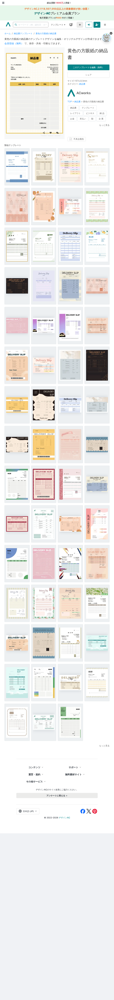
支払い (83, 118)
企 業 (101, 118)
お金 (72, 118)
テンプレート (57, 24)
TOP (70, 101)
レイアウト (75, 113)
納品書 (82, 84)
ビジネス (90, 113)
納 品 (102, 113)
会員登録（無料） (13, 43)
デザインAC (64, 817)
